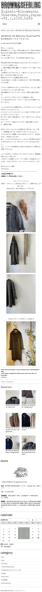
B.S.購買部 (4, 580)
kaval (2, 560)
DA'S (2, 557)
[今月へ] (33, 519)
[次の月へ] (38, 519)
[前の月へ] (27, 519)
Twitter (3, 382)
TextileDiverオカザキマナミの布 (11, 570)
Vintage (3, 573)
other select (6, 43)
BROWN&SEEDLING (7, 591)
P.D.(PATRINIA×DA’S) (7, 567)
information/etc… (6, 583)
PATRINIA (4, 563)
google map (31, 486)
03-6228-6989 (9, 492)
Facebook (10, 382)
